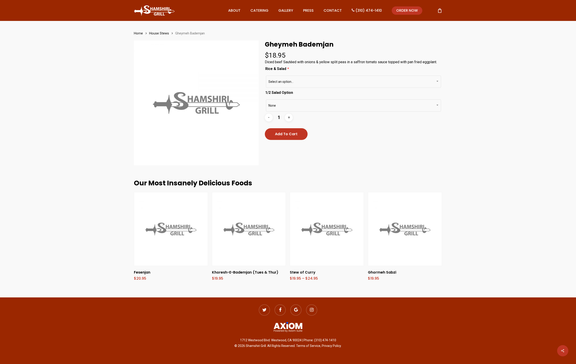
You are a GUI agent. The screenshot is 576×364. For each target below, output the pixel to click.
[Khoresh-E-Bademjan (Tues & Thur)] (249, 229)
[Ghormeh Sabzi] (405, 229)
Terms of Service (308, 346)
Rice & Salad (277, 69)
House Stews (159, 33)
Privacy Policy (331, 346)
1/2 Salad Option (279, 92)
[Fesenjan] (171, 229)
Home (138, 33)
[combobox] (353, 82)
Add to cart (286, 134)
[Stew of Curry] (327, 229)
